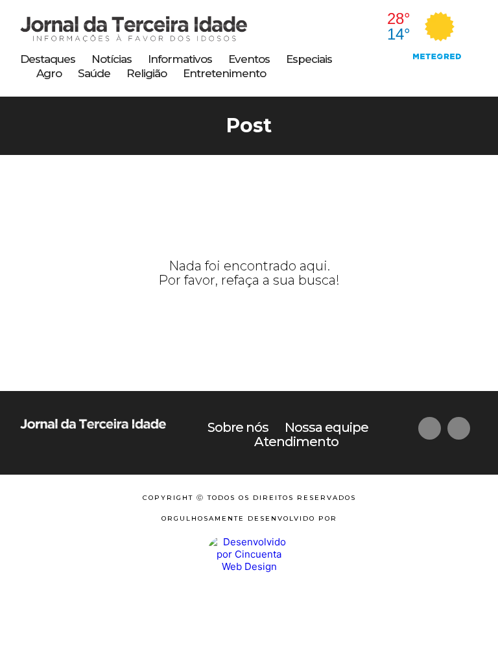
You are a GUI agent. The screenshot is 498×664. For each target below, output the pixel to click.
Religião (146, 73)
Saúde (94, 73)
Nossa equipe (326, 427)
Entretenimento (224, 73)
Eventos (249, 59)
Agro (49, 73)
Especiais (309, 59)
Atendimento (296, 441)
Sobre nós (238, 427)
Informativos (180, 59)
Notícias (111, 59)
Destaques (47, 59)
